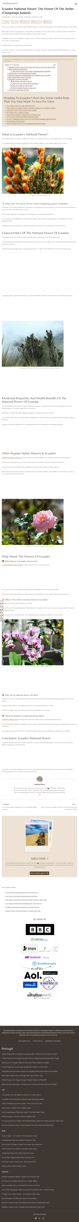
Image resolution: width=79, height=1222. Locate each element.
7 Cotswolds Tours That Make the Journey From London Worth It (22, 1095)
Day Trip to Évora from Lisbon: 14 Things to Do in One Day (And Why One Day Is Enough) (29, 1084)
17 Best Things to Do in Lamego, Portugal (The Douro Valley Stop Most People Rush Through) (30, 1058)
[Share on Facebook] (1, 601)
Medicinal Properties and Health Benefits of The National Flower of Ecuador (30, 75)
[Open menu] (75, 3)
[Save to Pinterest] (1, 608)
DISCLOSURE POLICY (24, 1041)
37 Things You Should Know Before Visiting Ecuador (22, 117)
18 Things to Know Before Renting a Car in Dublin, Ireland (19, 1181)
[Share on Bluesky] (1, 620)
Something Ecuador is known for (12, 457)
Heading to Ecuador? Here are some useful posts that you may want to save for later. (32, 67)
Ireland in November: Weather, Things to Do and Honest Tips (20, 1177)
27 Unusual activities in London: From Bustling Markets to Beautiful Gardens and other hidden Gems (32, 1121)
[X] (39, 1218)
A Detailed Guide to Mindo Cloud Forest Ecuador (21, 110)
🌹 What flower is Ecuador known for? (21, 81)
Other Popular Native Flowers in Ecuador (20, 77)
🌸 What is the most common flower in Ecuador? (24, 83)
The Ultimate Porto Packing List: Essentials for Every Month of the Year (22, 907)
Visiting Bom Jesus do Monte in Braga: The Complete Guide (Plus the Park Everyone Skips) (30, 1071)
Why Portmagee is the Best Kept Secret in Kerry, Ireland (19, 1198)
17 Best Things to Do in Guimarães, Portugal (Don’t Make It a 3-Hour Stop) (25, 1067)
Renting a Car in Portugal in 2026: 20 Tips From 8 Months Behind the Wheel (25, 1063)
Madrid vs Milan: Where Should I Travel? (14, 1166)
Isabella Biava (7, 17)
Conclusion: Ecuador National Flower (19, 90)
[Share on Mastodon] (1, 617)
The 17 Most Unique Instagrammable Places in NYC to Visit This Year (21, 892)
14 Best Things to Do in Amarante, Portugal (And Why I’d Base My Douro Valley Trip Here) (29, 1054)
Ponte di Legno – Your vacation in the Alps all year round (19, 1136)
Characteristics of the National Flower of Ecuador (22, 73)
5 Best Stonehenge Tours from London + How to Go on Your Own (22, 1103)
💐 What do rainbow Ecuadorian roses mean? (23, 88)
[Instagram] (43, 1218)
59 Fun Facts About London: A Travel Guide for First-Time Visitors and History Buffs (27, 1125)
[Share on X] (1, 604)
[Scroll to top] (75, 1202)
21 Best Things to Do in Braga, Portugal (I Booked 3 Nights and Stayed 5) (24, 1080)
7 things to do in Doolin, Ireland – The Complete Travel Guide (21, 1194)
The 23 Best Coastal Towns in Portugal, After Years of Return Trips (22, 1075)
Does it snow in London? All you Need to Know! (16, 1108)
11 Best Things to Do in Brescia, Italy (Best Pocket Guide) (19, 1149)
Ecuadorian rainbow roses (10, 719)
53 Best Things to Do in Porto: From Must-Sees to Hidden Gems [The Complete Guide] (26, 900)
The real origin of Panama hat (15, 121)
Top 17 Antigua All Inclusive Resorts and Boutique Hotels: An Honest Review (23, 903)
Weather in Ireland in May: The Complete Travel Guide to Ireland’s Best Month (26, 1203)
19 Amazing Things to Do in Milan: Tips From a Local (18, 1153)
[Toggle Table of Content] (54, 65)
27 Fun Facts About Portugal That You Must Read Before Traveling (19, 807)
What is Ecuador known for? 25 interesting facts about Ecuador (26, 123)
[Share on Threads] (1, 614)
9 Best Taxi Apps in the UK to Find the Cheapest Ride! (18, 1116)
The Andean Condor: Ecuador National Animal (20, 106)
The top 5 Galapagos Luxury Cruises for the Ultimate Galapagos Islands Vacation (31, 119)
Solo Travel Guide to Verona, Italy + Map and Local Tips (19, 1162)
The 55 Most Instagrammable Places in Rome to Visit (18, 1157)
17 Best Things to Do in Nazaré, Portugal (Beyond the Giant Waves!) (21, 896)
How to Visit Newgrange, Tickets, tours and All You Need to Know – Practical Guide (28, 1190)
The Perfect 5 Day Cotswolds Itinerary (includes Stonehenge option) (23, 1099)
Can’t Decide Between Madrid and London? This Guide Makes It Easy (23, 1112)
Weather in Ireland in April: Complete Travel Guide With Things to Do (23, 1207)
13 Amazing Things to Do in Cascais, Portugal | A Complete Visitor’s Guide (23, 911)
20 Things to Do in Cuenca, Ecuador (17, 112)
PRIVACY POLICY (38, 1041)
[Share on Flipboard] (1, 611)
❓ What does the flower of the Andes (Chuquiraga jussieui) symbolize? (31, 71)
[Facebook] (35, 1218)
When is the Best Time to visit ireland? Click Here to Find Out (21, 1185)
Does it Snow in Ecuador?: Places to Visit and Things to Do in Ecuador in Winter (30, 108)
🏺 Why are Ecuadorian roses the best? (22, 86)
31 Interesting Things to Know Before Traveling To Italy (18, 1140)
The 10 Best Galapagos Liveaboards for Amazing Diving (23, 115)
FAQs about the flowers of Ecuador (18, 79)
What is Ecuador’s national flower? (18, 69)
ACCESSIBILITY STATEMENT (53, 1041)
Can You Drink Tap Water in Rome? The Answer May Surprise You (22, 1144)
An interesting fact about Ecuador (12, 565)
